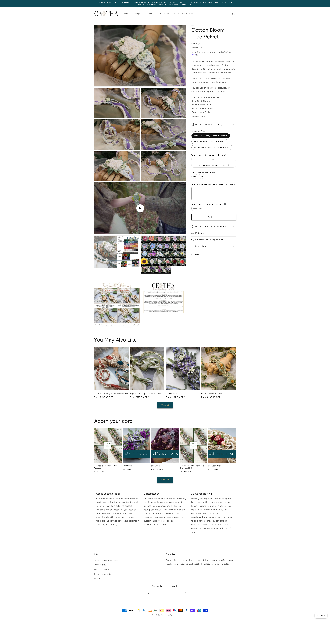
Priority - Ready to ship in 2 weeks (210, 141)
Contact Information (103, 574)
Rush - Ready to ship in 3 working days (212, 147)
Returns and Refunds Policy (106, 560)
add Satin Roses (215, 466)
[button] (138, 13)
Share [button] (196, 254)
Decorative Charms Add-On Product (105, 467)
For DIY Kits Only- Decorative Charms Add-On (192, 467)
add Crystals (156, 466)
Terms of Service (101, 569)
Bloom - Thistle (172, 394)
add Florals (127, 466)
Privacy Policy (100, 565)
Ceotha (160, 615)
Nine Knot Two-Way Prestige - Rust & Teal (111, 394)
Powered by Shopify (171, 615)
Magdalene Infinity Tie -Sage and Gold (146, 394)
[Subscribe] (185, 593)
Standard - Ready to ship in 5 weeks (210, 135)
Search (97, 578)
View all (165, 405)
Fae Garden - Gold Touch (211, 394)
